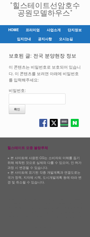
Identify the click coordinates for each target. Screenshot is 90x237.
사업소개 (54, 29)
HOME (13, 29)
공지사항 (45, 38)
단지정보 (75, 29)
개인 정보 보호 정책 (69, 217)
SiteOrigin (41, 227)
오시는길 (66, 38)
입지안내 (24, 38)
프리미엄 (33, 29)
